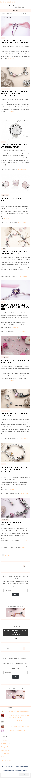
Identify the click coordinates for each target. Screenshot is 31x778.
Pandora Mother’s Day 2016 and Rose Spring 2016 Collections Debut (14, 94)
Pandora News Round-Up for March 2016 (15, 361)
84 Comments (22, 385)
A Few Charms (4, 740)
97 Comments (23, 276)
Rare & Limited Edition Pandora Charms (19, 711)
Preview (3, 141)
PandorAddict (4, 756)
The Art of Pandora (6, 760)
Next (9, 555)
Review (3, 37)
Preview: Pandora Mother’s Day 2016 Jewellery (14, 253)
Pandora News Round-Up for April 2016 (15, 199)
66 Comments (21, 63)
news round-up (5, 195)
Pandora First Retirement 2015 (17, 730)
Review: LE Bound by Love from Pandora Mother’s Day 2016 (15, 307)
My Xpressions (5, 753)
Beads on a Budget (6, 743)
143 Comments (24, 493)
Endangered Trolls (5, 747)
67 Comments (22, 331)
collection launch (5, 88)
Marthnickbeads (5, 750)
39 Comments (24, 547)
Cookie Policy (5, 771)
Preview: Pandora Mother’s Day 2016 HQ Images (14, 146)
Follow (15, 594)
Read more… (11, 58)
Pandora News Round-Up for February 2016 (15, 524)
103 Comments (23, 116)
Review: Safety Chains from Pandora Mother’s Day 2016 (14, 42)
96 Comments (22, 222)
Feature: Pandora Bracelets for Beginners (19, 726)
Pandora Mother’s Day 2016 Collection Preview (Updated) (14, 469)
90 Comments (22, 169)
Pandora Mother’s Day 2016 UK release (14, 415)
